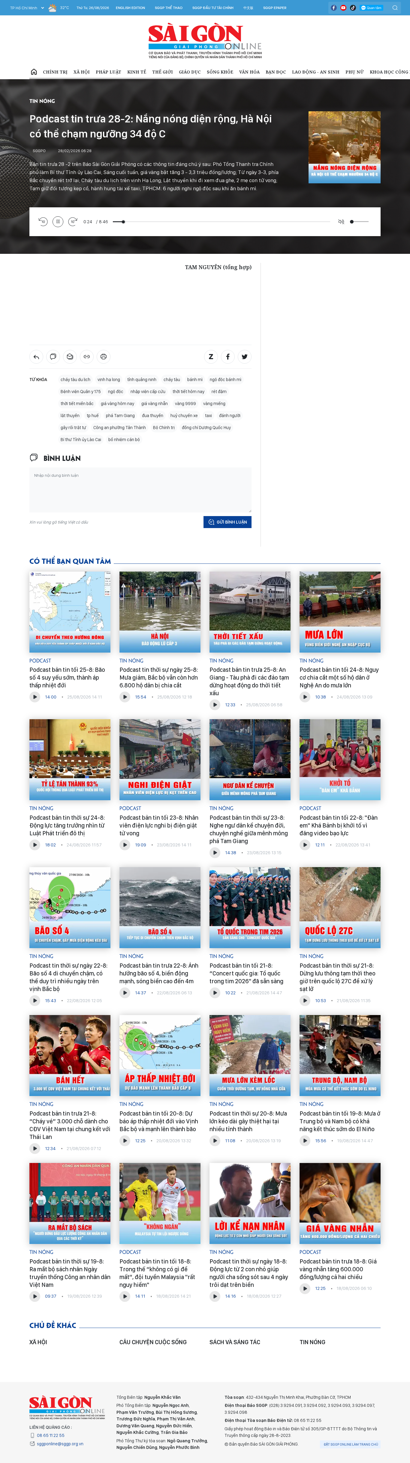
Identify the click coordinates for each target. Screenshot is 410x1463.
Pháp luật (108, 72)
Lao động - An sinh (315, 72)
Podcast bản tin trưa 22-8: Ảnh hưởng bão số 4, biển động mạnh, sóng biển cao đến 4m (158, 973)
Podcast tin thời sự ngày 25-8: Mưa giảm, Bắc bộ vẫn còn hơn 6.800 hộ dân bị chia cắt (158, 677)
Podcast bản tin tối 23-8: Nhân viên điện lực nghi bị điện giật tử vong (158, 825)
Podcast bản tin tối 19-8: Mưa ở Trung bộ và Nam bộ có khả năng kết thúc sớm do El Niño (340, 1121)
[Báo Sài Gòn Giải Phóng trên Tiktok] (353, 8)
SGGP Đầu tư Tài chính (213, 8)
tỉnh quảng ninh (141, 379)
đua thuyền (152, 415)
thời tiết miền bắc (77, 403)
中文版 (248, 8)
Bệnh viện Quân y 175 (81, 391)
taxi (208, 415)
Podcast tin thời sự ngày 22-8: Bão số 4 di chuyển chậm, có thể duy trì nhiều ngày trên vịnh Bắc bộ (68, 977)
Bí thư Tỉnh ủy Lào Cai (81, 439)
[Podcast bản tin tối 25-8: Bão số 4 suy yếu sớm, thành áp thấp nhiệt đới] (69, 612)
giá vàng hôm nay (117, 403)
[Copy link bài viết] (87, 357)
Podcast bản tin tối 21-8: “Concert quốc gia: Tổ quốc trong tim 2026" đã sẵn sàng (246, 973)
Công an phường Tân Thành (119, 427)
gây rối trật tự (73, 427)
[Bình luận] (53, 357)
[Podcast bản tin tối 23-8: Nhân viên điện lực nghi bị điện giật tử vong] (159, 759)
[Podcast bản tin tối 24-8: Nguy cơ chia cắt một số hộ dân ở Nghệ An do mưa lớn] (340, 612)
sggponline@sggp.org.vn (60, 1443)
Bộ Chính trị (164, 427)
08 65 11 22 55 (51, 1435)
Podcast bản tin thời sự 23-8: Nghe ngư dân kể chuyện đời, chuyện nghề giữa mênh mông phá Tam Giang (249, 829)
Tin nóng (42, 100)
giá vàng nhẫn (154, 403)
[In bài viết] (103, 357)
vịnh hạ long (109, 379)
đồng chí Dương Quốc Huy (206, 427)
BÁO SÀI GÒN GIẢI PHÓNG (205, 41)
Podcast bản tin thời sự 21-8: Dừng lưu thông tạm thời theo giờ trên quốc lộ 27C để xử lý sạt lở (337, 977)
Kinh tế (136, 72)
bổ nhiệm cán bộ (124, 439)
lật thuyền (70, 415)
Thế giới (162, 72)
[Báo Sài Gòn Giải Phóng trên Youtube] (343, 8)
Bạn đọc (276, 72)
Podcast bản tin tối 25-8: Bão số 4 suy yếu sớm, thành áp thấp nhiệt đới (67, 677)
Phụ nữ (354, 72)
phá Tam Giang (120, 415)
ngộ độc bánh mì (225, 379)
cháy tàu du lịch (75, 379)
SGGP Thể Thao (168, 8)
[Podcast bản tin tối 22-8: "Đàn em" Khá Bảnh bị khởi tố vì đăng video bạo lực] (340, 759)
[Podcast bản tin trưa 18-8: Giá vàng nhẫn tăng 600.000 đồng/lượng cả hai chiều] (340, 1203)
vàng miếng (214, 403)
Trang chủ (33, 72)
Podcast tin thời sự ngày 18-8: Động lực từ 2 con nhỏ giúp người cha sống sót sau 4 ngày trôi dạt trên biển (249, 1273)
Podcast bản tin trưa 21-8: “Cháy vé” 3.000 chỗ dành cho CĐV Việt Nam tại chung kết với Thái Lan (69, 1125)
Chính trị (55, 72)
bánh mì (195, 379)
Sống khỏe (220, 72)
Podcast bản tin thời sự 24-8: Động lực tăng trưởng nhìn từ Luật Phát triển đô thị (67, 825)
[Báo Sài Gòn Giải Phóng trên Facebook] (334, 8)
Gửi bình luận (232, 522)
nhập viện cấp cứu (148, 391)
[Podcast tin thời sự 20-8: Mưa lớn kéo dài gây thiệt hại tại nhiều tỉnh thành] (250, 1055)
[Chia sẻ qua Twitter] (245, 357)
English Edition (130, 8)
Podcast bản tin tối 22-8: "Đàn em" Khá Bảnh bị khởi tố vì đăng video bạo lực (339, 825)
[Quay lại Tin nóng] (36, 357)
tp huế (93, 415)
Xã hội (82, 72)
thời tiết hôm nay (188, 391)
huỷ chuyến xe (184, 415)
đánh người (229, 415)
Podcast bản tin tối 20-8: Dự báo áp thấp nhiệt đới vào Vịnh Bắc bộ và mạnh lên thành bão (158, 1121)
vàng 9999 (185, 403)
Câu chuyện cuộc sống (153, 1342)
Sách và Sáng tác (235, 1342)
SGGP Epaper (275, 8)
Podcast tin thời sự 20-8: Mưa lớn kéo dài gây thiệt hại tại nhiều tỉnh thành (248, 1121)
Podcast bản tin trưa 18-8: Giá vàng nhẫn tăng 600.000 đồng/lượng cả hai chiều (338, 1269)
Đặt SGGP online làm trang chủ (351, 1444)
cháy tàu (172, 379)
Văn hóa (249, 72)
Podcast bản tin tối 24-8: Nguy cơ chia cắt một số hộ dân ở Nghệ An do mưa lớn (339, 677)
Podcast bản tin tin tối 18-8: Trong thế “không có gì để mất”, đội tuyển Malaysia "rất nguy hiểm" (157, 1273)
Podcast (40, 660)
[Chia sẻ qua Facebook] (228, 357)
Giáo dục (190, 72)
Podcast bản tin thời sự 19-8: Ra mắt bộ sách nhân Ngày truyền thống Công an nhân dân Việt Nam (69, 1273)
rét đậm (219, 391)
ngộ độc (115, 391)
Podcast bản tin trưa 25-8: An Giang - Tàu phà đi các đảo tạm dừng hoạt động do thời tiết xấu (249, 681)
